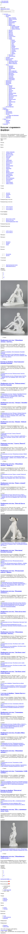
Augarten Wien (9, 153)
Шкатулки (8, 117)
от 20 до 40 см (9, 232)
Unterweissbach (9, 182)
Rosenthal (8, 176)
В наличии (8, 254)
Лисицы (11, 30)
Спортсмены (12, 79)
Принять (10, 930)
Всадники (8, 15)
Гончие (13, 42)
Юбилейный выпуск (11, 266)
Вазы (7, 110)
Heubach (8, 164)
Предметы (6, 109)
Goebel (7, 158)
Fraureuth (8, 157)
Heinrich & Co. (9, 161)
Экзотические (12, 56)
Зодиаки (8, 57)
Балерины (11, 65)
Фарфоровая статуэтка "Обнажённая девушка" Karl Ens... (12, 340)
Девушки (11, 67)
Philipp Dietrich (9, 175)
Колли (12, 44)
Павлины (11, 94)
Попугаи (11, 98)
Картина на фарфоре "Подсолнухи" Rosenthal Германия (11, 791)
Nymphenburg (9, 174)
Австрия (8, 193)
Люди (7, 64)
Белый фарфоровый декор (12, 221)
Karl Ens (8, 167)
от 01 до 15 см (9, 206)
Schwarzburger (9, 179)
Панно (7, 121)
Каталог (5, 900)
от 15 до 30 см (9, 208)
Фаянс (7, 244)
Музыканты (11, 74)
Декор (5, 119)
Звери (7, 16)
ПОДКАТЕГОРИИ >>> (6, 879)
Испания (8, 197)
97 (3, 277)
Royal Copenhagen (10, 178)
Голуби (10, 86)
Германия (8, 194)
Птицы (7, 84)
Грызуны (11, 33)
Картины (8, 120)
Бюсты (4, 107)
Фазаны (10, 104)
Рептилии (11, 54)
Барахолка (5, 124)
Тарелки (8, 122)
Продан (8, 255)
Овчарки (13, 46)
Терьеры (13, 53)
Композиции (12, 22)
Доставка (5, 908)
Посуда (7, 114)
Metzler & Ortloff (10, 172)
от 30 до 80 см (9, 209)
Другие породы (15, 48)
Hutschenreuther (9, 165)
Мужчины (11, 73)
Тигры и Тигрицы (15, 28)
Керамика (8, 241)
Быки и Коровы (12, 17)
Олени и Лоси (12, 36)
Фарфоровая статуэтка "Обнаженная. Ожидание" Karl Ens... (12, 632)
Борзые (13, 40)
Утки (10, 103)
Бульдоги (13, 41)
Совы (10, 100)
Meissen (8, 171)
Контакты (5, 918)
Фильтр (2, 268)
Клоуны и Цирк (9, 58)
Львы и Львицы (15, 27)
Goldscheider (9, 160)
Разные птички (12, 99)
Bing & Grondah (9, 154)
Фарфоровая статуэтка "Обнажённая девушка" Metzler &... (12, 464)
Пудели (13, 47)
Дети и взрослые (12, 70)
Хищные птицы (12, 93)
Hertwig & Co (9, 163)
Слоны (10, 37)
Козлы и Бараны (12, 21)
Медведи (11, 32)
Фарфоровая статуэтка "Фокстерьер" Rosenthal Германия (12, 551)
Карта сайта (6, 926)
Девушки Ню (12, 68)
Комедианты (9, 59)
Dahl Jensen (8, 156)
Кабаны (10, 20)
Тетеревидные (12, 101)
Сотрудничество (7, 917)
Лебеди (10, 91)
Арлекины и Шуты (13, 61)
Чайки (10, 105)
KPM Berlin (8, 168)
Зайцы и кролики (13, 19)
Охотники (11, 77)
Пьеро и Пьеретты (13, 63)
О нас (4, 915)
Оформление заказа (5, 8)
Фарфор (8, 243)
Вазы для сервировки (14, 115)
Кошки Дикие (12, 25)
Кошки (10, 23)
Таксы (12, 52)
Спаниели (13, 51)
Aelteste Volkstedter (10, 152)
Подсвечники (9, 112)
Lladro (7, 169)
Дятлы (10, 89)
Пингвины (11, 96)
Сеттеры (13, 49)
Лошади (10, 31)
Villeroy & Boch (9, 183)
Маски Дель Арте (13, 62)
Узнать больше (4, 930)
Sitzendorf (8, 180)
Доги (12, 43)
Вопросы (5, 925)
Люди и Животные (13, 72)
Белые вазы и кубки (10, 218)
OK (1, 140)
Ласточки (11, 90)
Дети (10, 69)
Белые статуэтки (10, 220)
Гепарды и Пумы (15, 26)
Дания (7, 195)
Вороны (10, 85)
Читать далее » (4, 138)
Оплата (5, 907)
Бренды (5, 898)
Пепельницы (9, 111)
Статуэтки (6, 14)
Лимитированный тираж (12, 264)
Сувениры (8, 116)
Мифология (8, 80)
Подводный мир (10, 106)
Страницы (3, 270)
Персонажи (8, 83)
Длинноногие (12, 88)
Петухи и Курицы (13, 95)
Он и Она (11, 75)
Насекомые (8, 82)
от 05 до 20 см (9, 231)
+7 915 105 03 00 (4, 1)
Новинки (5, 899)
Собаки (10, 38)
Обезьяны (11, 35)
